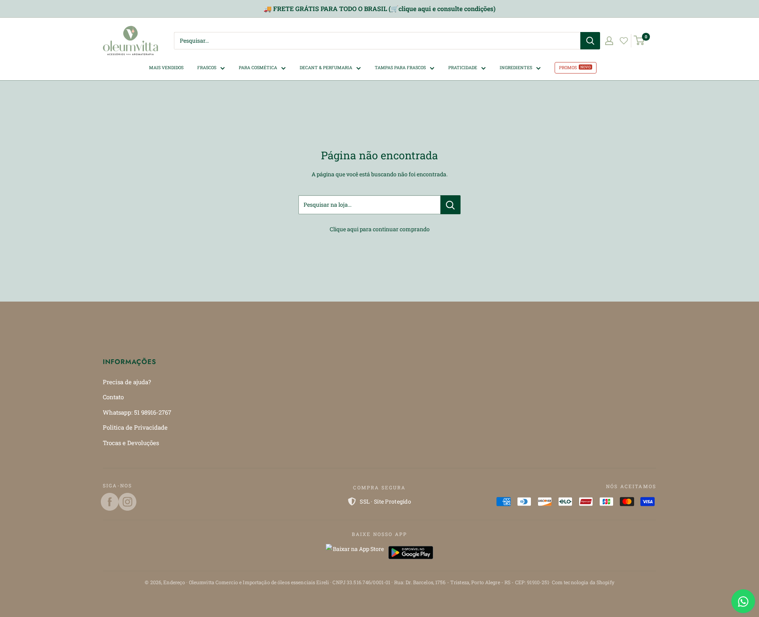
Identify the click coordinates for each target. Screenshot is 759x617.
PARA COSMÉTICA (258, 67)
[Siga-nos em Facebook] (110, 502)
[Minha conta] (609, 40)
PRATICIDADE (462, 67)
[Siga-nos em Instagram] (127, 502)
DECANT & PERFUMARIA (326, 67)
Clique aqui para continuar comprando (380, 229)
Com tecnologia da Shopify (583, 582)
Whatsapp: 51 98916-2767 (137, 412)
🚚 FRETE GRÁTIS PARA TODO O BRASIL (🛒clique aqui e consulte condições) (379, 8)
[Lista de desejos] (623, 40)
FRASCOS (206, 67)
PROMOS (568, 67)
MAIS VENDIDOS (166, 67)
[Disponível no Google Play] (410, 552)
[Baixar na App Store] (355, 552)
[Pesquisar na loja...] (450, 204)
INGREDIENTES (516, 67)
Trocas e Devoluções (131, 443)
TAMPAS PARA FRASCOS (400, 67)
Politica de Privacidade (135, 427)
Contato (113, 397)
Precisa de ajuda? (127, 382)
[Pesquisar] (590, 40)
